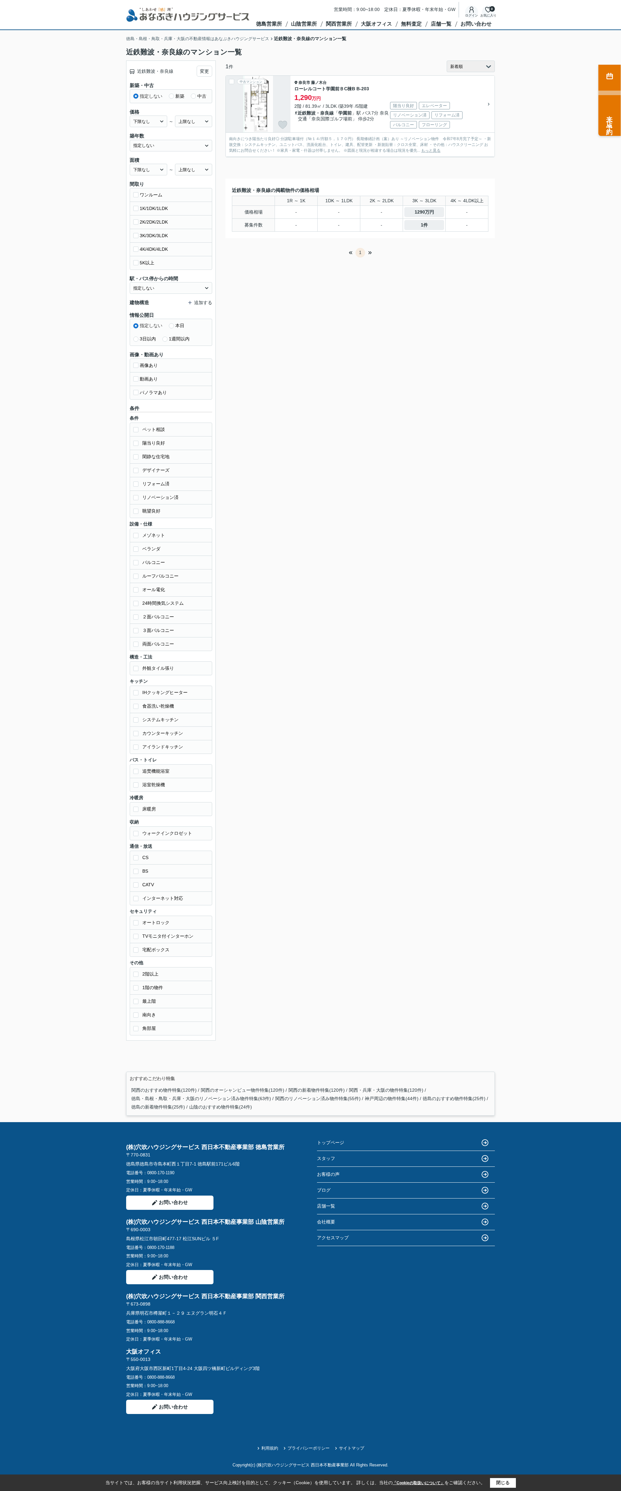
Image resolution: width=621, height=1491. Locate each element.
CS (145, 857)
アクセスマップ (333, 1237)
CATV (148, 884)
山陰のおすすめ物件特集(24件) (220, 1107)
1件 (424, 224)
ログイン (471, 15)
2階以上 (150, 974)
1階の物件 (152, 987)
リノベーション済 (160, 497)
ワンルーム (151, 194)
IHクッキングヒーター (165, 692)
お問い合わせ (476, 24)
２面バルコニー (158, 616)
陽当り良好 (153, 443)
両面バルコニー (158, 643)
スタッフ (326, 1158)
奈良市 (304, 82)
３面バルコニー (158, 630)
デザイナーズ (155, 470)
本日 (179, 325)
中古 (201, 96)
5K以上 (147, 262)
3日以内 (148, 338)
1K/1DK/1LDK (154, 208)
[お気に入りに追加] (282, 125)
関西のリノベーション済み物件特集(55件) (318, 1098)
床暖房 (149, 809)
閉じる (503, 1482)
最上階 (149, 1001)
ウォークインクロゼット (167, 833)
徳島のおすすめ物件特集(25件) (454, 1098)
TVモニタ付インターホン (167, 936)
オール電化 (153, 589)
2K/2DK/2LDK (154, 222)
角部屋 (149, 1028)
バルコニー (153, 562)
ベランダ (151, 548)
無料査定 (411, 24)
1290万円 (424, 212)
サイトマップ (351, 1448)
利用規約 (269, 1448)
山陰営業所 (304, 24)
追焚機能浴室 (155, 771)
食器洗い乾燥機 (158, 706)
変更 (204, 71)
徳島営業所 (269, 24)
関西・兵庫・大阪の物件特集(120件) (386, 1090)
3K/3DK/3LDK (154, 235)
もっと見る (431, 150)
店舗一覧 (441, 24)
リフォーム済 (155, 483)
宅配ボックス (155, 949)
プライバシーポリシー (309, 1448)
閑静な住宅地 (155, 456)
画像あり (149, 365)
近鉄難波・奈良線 (316, 113)
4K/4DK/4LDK (154, 249)
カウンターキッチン (162, 733)
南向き (149, 1014)
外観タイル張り (158, 668)
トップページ (330, 1142)
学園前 (345, 113)
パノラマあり (153, 392)
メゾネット (153, 535)
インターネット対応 (162, 898)
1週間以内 (179, 338)
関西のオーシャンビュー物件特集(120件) (242, 1090)
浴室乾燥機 (153, 784)
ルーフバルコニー (160, 576)
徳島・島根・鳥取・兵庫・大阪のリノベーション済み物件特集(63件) (201, 1098)
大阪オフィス (376, 24)
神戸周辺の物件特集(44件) (392, 1098)
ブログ (324, 1190)
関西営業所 (339, 24)
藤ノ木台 (319, 82)
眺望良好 (151, 511)
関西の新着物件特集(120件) (317, 1090)
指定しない (151, 96)
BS (145, 871)
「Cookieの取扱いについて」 (418, 1483)
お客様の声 (328, 1174)
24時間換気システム (163, 603)
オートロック (155, 922)
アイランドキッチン (162, 746)
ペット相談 (153, 429)
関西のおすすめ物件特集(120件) (164, 1090)
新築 (179, 96)
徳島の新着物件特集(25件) (158, 1107)
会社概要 (326, 1221)
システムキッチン (160, 719)
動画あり (149, 378)
